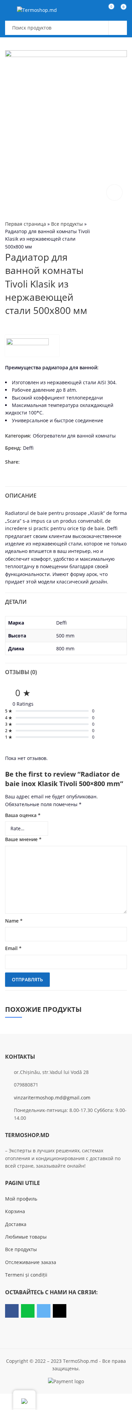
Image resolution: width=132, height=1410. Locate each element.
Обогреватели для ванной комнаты (74, 435)
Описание (21, 495)
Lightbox (114, 192)
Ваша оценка (23, 815)
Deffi (28, 448)
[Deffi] (32, 346)
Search (118, 28)
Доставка (15, 1224)
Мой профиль (21, 1198)
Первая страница (25, 224)
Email (13, 948)
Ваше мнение (23, 839)
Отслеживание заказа (30, 1262)
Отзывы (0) (21, 672)
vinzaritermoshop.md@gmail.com (52, 1097)
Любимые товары (26, 1236)
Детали (16, 602)
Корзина (15, 1211)
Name (14, 920)
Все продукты (67, 224)
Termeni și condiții (26, 1275)
